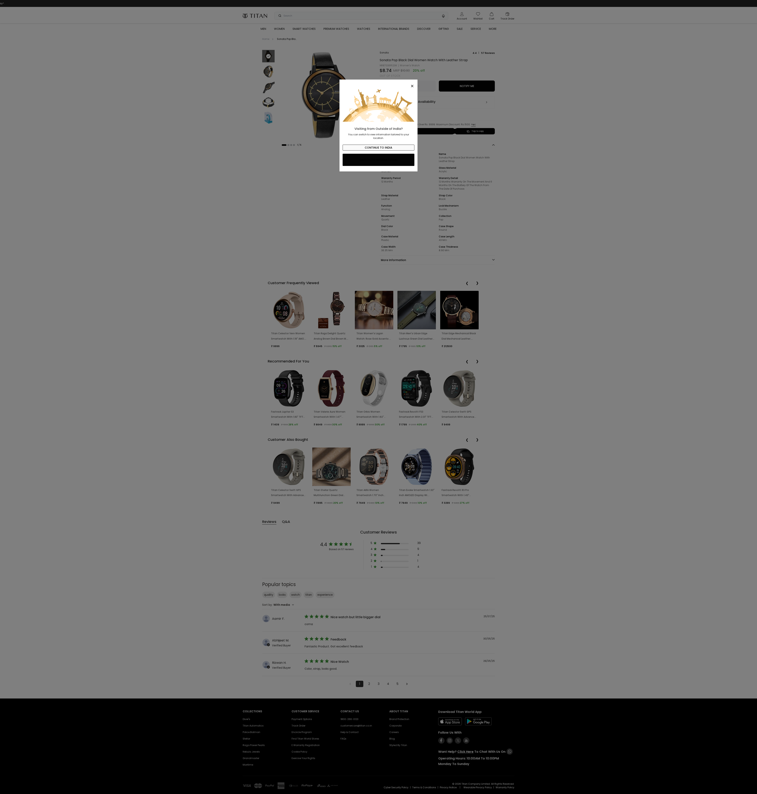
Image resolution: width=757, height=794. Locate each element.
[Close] (378, 84)
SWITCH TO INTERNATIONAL (378, 160)
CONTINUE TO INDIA (378, 148)
